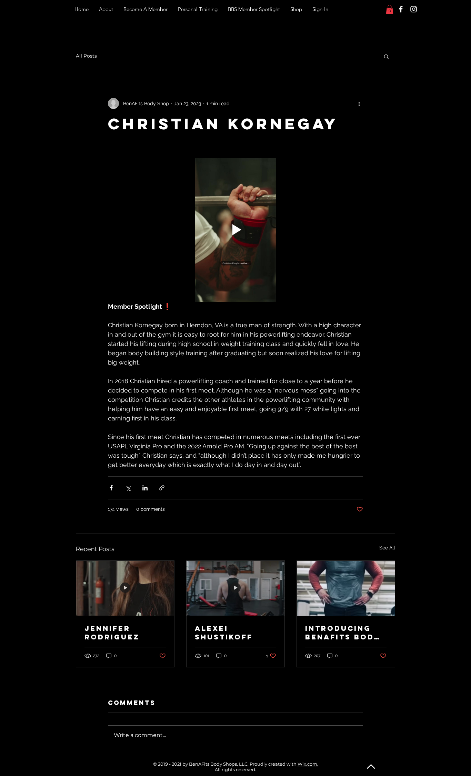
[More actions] (359, 103)
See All (387, 547)
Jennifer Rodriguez (112, 632)
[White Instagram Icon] (413, 9)
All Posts (86, 56)
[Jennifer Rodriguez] (125, 588)
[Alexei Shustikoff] (235, 588)
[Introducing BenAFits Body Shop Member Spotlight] (346, 588)
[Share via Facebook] (111, 488)
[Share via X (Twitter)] (128, 488)
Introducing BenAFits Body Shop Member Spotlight (342, 632)
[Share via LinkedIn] (145, 488)
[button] (389, 9)
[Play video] (235, 229)
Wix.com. (308, 764)
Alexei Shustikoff (224, 632)
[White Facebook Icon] (401, 9)
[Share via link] (162, 488)
